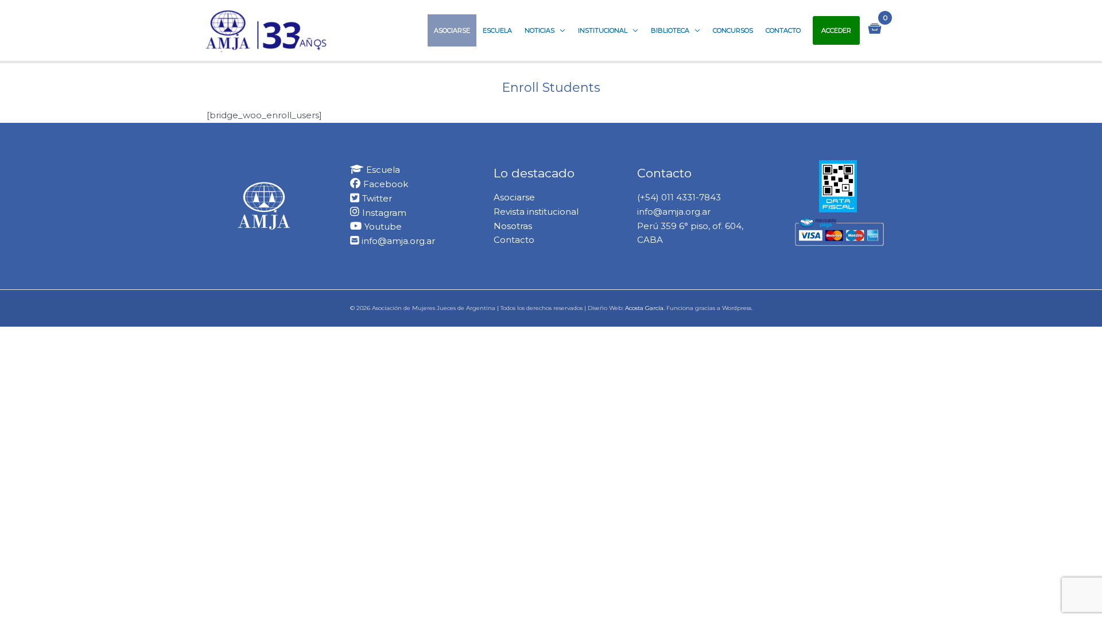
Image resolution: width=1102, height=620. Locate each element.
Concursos (733, 30)
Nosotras (513, 225)
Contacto (783, 30)
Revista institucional (536, 211)
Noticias (539, 30)
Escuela (497, 30)
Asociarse (452, 30)
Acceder (836, 30)
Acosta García (644, 308)
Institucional (602, 30)
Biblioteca (670, 30)
